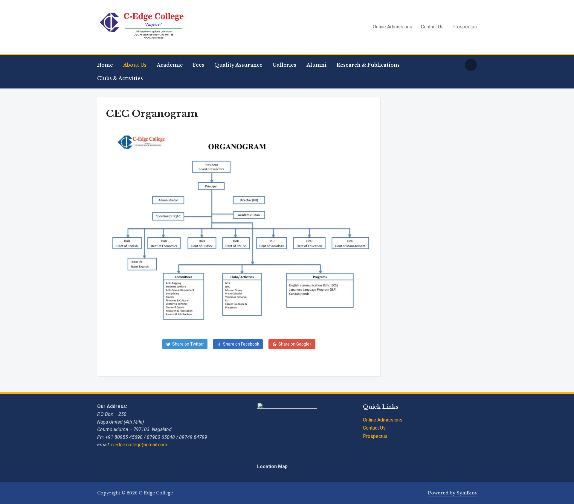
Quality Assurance (238, 65)
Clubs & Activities (120, 78)
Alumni (316, 65)
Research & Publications (368, 65)
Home (105, 65)
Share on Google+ (295, 344)
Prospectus (464, 27)
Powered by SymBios (452, 493)
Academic (170, 65)
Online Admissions (392, 27)
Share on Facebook (241, 344)
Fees (198, 65)
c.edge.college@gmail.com (139, 445)
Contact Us (432, 27)
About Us (134, 65)
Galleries (284, 65)
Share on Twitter (188, 344)
